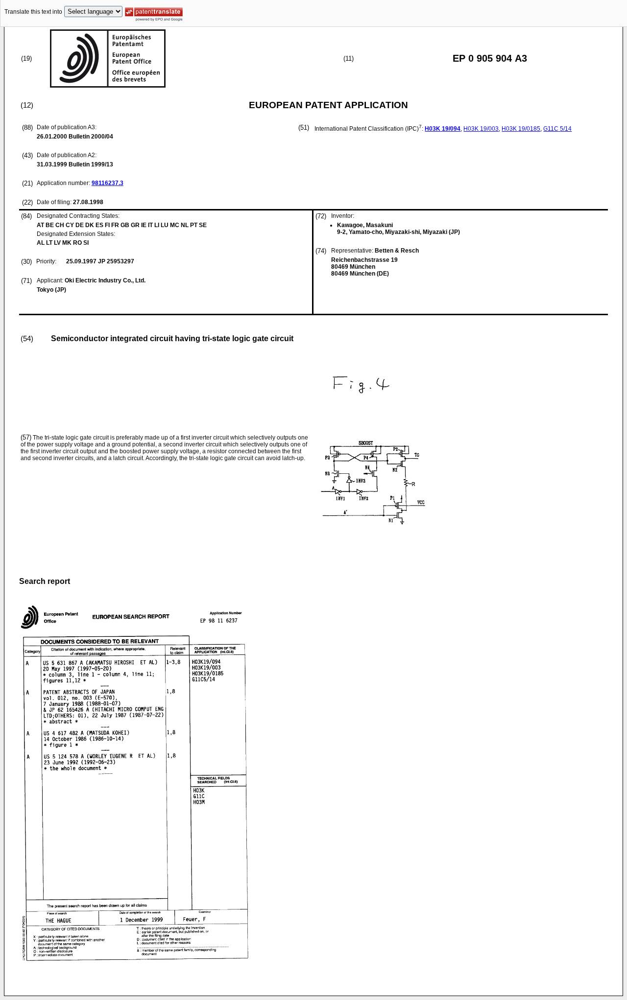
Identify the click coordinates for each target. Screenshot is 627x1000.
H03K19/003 (481, 128)
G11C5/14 (557, 128)
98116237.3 (107, 183)
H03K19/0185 (521, 128)
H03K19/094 (442, 128)
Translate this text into (33, 11)
